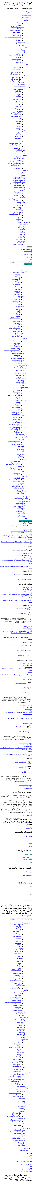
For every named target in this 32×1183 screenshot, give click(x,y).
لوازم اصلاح (25, 155)
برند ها (30, 846)
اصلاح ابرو (18, 91)
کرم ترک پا (22, 234)
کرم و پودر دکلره (16, 207)
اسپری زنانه (17, 67)
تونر (20, 33)
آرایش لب (22, 131)
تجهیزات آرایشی (20, 150)
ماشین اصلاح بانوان (19, 185)
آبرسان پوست (21, 225)
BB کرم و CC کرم (15, 113)
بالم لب (19, 133)
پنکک (19, 119)
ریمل (19, 97)
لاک (20, 146)
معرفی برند (21, 516)
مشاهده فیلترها (27, 529)
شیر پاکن (18, 38)
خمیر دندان (18, 23)
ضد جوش (22, 232)
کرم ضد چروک (20, 239)
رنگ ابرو (18, 96)
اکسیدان (18, 204)
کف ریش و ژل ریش (15, 161)
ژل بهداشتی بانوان (16, 165)
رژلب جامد (18, 134)
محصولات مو (24, 188)
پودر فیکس (18, 121)
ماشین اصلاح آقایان (19, 182)
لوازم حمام (21, 45)
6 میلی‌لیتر (21, 655)
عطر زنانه (22, 82)
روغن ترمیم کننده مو (15, 214)
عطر (27, 64)
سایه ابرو (18, 101)
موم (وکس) (17, 168)
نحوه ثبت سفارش (28, 871)
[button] (26, 555)
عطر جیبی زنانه (16, 77)
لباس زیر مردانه (20, 62)
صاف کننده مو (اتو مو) (18, 178)
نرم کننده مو (17, 220)
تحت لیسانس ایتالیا (18, 550)
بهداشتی (26, 20)
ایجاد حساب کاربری (26, 1164)
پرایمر (19, 118)
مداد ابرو (18, 106)
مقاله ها (30, 843)
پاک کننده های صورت (18, 28)
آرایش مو (22, 190)
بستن (30, 1155)
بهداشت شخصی (20, 511)
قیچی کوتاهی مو (16, 195)
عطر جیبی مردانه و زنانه (14, 81)
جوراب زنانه (21, 50)
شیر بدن (22, 230)
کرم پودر (18, 128)
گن (24, 52)
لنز (24, 153)
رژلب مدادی (17, 138)
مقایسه (26, 1148)
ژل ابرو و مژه (17, 99)
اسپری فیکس (17, 114)
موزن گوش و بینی (19, 187)
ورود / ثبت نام (24, 1150)
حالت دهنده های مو (15, 193)
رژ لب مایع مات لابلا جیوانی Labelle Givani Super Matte (17, 674)
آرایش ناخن (21, 141)
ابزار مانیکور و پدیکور (15, 143)
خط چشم (18, 94)
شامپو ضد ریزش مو (15, 198)
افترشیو (19, 160)
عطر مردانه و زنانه (19, 86)
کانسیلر (19, 126)
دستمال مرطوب (16, 35)
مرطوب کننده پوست (19, 244)
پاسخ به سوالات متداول (27, 875)
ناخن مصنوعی (17, 148)
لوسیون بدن (21, 241)
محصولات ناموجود (23, 222)
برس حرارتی (21, 171)
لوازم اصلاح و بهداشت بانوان (16, 163)
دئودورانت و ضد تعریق (18, 42)
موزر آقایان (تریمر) (15, 183)
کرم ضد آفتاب (21, 237)
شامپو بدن (22, 229)
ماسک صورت (21, 242)
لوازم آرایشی (24, 87)
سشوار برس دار (20, 177)
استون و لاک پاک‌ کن (15, 145)
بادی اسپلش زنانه (16, 72)
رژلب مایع (18, 136)
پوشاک (26, 47)
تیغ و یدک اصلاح (20, 156)
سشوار (23, 175)
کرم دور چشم (21, 236)
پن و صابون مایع (16, 32)
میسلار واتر (18, 40)
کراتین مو (18, 217)
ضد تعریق (18, 43)
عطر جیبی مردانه (16, 79)
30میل (24, 772)
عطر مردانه (21, 84)
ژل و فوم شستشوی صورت (13, 37)
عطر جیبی (22, 75)
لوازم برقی (25, 170)
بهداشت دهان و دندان (19, 22)
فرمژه (19, 104)
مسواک (19, 25)
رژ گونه (19, 123)
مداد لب (19, 139)
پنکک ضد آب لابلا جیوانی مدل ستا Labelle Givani (19, 718)
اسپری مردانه (17, 69)
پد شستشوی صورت (15, 30)
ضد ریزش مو (16, 419)
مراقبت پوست (24, 224)
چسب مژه (18, 92)
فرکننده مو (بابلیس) (19, 180)
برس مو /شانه (17, 192)
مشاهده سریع (28, 556)
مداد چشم (18, 107)
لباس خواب (18, 60)
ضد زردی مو (17, 200)
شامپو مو (22, 197)
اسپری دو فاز (17, 212)
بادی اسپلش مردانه (15, 74)
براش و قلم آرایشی (15, 151)
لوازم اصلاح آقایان (19, 158)
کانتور (19, 124)
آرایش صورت (21, 111)
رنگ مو (19, 205)
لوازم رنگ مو (21, 202)
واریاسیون (18, 209)
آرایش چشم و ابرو (19, 89)
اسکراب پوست (20, 227)
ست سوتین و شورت (15, 55)
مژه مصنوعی (17, 109)
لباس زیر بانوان (20, 54)
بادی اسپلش (21, 70)
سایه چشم (18, 102)
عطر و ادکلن (21, 508)
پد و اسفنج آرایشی (16, 116)
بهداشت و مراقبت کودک (18, 27)
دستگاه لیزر (21, 173)
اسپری (23, 65)
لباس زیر (22, 514)
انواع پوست (20, 579)
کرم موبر (18, 166)
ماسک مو (18, 219)
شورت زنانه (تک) (16, 59)
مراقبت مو (21, 210)
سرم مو (19, 215)
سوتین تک (18, 57)
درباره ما (30, 839)
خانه (30, 523)
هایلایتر (19, 129)
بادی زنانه (22, 48)
